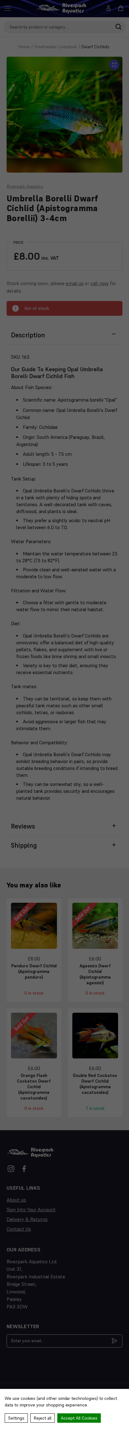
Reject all (42, 1418)
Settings (16, 1418)
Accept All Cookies (79, 1418)
